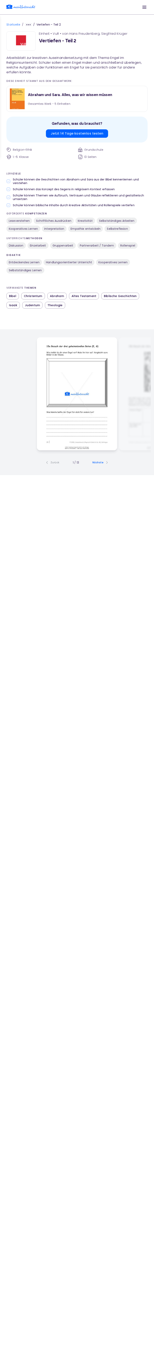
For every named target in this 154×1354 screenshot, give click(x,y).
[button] (144, 7)
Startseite (13, 25)
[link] (20, 7)
